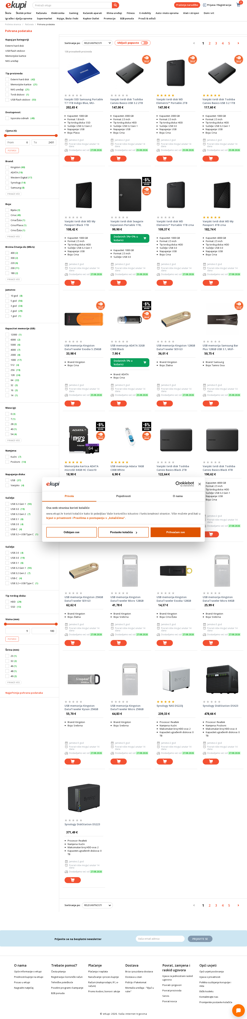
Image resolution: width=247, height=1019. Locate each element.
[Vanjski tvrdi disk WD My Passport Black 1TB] (84, 195)
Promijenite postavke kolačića (215, 1002)
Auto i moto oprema (167, 13)
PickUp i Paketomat (135, 982)
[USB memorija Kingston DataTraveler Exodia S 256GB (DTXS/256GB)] (84, 319)
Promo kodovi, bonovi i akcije (104, 991)
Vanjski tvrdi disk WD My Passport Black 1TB (80, 223)
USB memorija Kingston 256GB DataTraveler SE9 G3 (84, 598)
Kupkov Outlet (91, 18)
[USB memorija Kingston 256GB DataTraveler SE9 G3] (84, 571)
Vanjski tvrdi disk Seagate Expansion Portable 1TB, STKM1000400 (126, 223)
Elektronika (57, 13)
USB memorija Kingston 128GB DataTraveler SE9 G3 (176, 347)
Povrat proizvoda (171, 990)
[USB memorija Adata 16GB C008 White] (130, 440)
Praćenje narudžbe (187, 5)
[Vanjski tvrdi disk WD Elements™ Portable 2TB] (176, 73)
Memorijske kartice (15, 55)
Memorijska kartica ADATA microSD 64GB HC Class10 (81, 468)
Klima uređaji (114, 13)
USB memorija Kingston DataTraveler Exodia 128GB (174, 598)
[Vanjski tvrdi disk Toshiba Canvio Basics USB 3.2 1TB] (222, 73)
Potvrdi (12, 150)
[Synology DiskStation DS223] (84, 798)
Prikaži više (13, 194)
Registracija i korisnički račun (67, 977)
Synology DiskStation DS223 (82, 824)
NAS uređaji (11, 61)
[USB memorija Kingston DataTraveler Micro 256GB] (130, 679)
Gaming (73, 13)
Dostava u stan (133, 977)
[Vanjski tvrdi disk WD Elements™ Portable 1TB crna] (176, 195)
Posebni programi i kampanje (67, 987)
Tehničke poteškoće (62, 982)
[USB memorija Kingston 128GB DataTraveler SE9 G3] (176, 319)
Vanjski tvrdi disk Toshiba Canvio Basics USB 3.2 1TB (219, 101)
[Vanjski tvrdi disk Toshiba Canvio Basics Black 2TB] (176, 440)
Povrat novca (169, 1001)
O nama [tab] (178, 496)
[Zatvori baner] (199, 484)
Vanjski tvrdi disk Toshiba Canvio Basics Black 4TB (219, 468)
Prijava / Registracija (219, 5)
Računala (41, 13)
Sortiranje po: (72, 43)
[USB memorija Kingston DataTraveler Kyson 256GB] (84, 679)
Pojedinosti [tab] (123, 496)
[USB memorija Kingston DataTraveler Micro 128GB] (130, 571)
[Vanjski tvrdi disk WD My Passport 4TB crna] (222, 195)
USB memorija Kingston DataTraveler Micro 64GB (218, 598)
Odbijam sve (71, 532)
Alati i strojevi (191, 13)
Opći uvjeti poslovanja (211, 971)
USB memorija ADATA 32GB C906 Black (127, 347)
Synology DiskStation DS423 (220, 705)
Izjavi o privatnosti (58, 517)
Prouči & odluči (147, 18)
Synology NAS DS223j (170, 705)
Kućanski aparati (92, 13)
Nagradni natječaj (23, 987)
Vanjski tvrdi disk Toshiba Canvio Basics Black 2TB (173, 468)
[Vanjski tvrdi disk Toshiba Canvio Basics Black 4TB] (222, 440)
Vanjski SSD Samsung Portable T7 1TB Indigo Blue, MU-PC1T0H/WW (83, 101)
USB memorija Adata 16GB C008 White (127, 468)
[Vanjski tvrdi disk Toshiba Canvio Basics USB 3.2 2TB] (129, 73)
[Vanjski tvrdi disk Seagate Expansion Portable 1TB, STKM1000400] (130, 195)
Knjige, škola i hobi (67, 18)
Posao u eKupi (22, 982)
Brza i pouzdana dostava (139, 971)
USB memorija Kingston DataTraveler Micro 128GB (127, 598)
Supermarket (44, 18)
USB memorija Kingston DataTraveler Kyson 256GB (81, 707)
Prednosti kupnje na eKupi (28, 977)
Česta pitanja (58, 971)
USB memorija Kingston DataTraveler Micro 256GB (127, 707)
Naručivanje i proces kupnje (103, 977)
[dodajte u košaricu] (72, 159)
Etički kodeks (206, 991)
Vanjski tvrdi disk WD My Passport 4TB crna (218, 223)
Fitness (131, 13)
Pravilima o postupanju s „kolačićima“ (99, 517)
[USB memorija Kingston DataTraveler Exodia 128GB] (176, 571)
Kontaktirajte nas (208, 996)
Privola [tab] (69, 496)
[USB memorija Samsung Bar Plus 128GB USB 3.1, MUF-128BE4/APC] (222, 319)
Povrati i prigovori (172, 985)
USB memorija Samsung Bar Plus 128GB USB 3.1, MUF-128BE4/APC (220, 347)
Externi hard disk (14, 45)
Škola (8, 13)
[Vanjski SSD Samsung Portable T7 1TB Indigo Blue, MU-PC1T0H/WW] (84, 73)
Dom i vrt (209, 13)
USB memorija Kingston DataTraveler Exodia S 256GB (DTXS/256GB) (83, 347)
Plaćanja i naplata (98, 971)
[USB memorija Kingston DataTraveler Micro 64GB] (222, 571)
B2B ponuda (127, 18)
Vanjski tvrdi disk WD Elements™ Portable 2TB (171, 101)
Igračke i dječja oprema (18, 18)
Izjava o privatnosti (209, 977)
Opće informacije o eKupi (28, 971)
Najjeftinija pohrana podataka (24, 692)
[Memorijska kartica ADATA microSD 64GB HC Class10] (84, 440)
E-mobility (145, 13)
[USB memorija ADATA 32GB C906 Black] (130, 319)
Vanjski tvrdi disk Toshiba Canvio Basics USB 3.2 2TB (126, 101)
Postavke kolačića (121, 532)
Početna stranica (13, 24)
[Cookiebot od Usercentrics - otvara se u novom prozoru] (178, 484)
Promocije (110, 18)
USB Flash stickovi (15, 50)
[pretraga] (115, 5)
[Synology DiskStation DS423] (222, 679)
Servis (165, 995)
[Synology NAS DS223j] (176, 679)
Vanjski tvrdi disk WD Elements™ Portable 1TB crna (175, 223)
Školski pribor (23, 13)
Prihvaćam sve (175, 532)
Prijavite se (200, 939)
